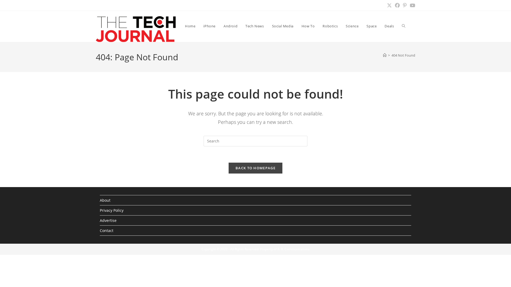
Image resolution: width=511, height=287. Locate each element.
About (105, 200)
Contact (106, 230)
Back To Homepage (255, 168)
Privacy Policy (111, 210)
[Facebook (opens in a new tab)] (397, 5)
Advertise (108, 220)
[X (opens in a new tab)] (389, 5)
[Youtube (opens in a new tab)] (411, 5)
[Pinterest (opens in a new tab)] (404, 5)
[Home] (384, 55)
